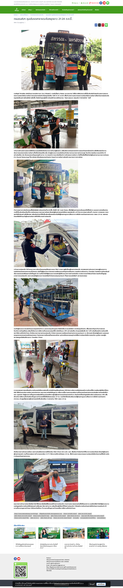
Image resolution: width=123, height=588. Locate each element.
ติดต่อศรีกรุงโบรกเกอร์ (68, 10)
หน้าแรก (24, 10)
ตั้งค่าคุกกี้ (92, 584)
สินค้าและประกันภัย (41, 10)
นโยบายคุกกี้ (29, 585)
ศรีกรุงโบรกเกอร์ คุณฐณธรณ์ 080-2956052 (57, 560)
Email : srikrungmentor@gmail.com (55, 565)
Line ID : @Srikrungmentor (53, 563)
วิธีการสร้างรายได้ (53, 10)
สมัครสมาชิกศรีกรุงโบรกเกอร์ (85, 10)
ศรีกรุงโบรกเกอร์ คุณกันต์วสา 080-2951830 (57, 561)
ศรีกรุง (30, 10)
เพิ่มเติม (97, 10)
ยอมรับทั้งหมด (101, 584)
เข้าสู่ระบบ (75, 3)
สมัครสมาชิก (85, 3)
